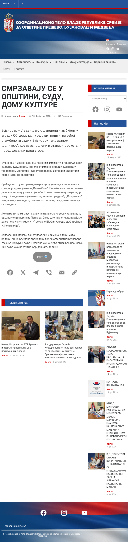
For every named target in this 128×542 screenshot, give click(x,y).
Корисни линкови (105, 62)
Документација (79, 62)
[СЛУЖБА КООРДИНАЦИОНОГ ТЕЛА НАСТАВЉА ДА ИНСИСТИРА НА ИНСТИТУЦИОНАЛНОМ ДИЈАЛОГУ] (96, 354)
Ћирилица (121, 44)
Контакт (19, 69)
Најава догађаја (115, 291)
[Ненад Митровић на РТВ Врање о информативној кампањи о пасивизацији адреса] (21, 325)
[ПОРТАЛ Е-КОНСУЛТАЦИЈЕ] (96, 388)
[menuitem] (108, 40)
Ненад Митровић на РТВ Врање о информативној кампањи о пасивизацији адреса (20, 347)
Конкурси (42, 62)
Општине (59, 62)
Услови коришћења (15, 526)
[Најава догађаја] (96, 298)
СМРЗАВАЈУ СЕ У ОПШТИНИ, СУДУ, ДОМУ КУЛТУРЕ (32, 96)
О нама (7, 62)
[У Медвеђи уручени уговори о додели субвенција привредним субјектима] (96, 219)
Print (40, 256)
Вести (6, 4)
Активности (24, 62)
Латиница (110, 44)
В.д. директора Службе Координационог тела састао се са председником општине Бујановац (116, 323)
